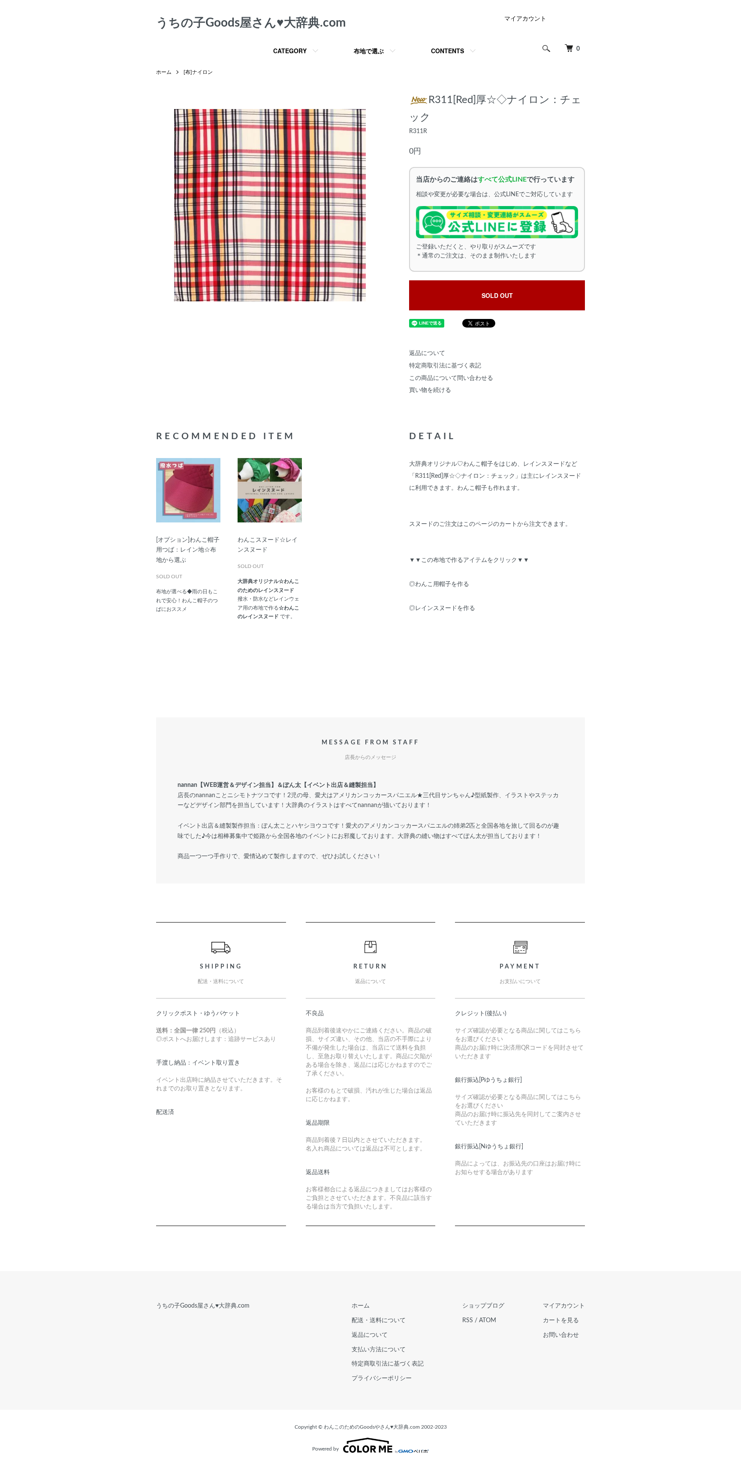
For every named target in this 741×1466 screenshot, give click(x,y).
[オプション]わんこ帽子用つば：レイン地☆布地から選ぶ (188, 550)
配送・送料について (379, 1320)
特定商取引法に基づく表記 (445, 366)
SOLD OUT (497, 295)
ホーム (164, 72)
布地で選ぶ (369, 50)
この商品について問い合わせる (451, 378)
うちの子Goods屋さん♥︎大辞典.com (251, 23)
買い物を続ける (430, 390)
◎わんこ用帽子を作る (439, 584)
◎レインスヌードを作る (442, 608)
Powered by (325, 1448)
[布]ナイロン (198, 72)
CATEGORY (290, 50)
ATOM (487, 1320)
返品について (427, 353)
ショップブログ (483, 1306)
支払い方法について (379, 1350)
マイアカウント (525, 19)
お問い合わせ (561, 1335)
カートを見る (561, 1320)
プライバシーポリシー (382, 1378)
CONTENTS (447, 50)
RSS (467, 1320)
